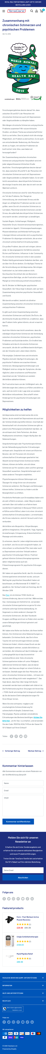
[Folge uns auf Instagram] (13, 898)
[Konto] (36, 11)
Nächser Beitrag (34, 751)
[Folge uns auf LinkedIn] (32, 898)
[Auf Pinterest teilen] (16, 736)
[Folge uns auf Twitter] (9, 898)
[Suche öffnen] (31, 11)
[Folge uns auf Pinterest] (18, 898)
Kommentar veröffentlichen (18, 821)
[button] (24, 924)
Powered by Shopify (9, 1049)
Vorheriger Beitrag (12, 751)
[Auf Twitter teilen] (21, 736)
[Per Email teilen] (25, 736)
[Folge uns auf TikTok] (27, 898)
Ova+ (8, 595)
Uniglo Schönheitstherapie (27, 937)
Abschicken (23, 877)
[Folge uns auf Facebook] (4, 898)
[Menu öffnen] (3, 11)
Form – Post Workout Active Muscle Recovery (28, 918)
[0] (41, 11)
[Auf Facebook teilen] (11, 736)
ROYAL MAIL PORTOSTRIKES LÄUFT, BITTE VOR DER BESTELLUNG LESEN (23, 3)
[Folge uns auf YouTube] (23, 898)
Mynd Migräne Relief (25, 954)
